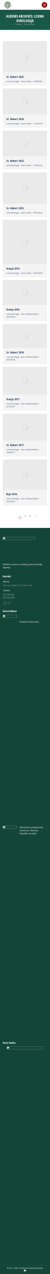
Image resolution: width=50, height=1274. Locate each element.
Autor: (26, 81)
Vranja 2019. (13, 268)
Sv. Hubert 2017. (15, 445)
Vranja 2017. (13, 399)
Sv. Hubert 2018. (15, 352)
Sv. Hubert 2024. (15, 119)
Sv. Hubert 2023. (15, 161)
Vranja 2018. (13, 309)
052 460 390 (8, 594)
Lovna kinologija (12, 81)
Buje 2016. (12, 494)
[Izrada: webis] (25, 1271)
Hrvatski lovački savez (29, 621)
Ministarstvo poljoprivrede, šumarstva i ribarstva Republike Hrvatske (31, 830)
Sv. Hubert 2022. (15, 208)
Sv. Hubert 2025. (15, 77)
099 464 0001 (9, 597)
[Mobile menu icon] (44, 5)
